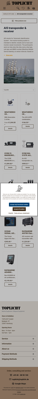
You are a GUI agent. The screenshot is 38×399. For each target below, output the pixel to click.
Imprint (11, 213)
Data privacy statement (21, 213)
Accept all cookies (19, 209)
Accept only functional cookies (19, 204)
